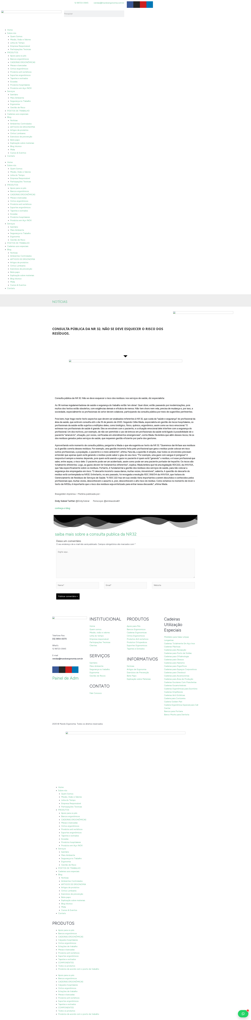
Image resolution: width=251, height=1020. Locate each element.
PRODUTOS (12, 52)
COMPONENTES (66, 962)
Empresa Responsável (20, 46)
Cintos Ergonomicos (136, 636)
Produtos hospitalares (20, 85)
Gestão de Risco (17, 107)
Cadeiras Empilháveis (173, 692)
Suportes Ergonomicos (137, 645)
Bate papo (15, 140)
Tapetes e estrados (19, 78)
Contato (11, 156)
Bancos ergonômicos (19, 59)
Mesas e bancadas (18, 65)
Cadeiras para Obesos (174, 659)
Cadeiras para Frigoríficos (175, 666)
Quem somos (95, 629)
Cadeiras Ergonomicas (137, 632)
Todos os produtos (66, 966)
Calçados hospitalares (68, 940)
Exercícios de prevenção (21, 137)
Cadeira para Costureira (174, 698)
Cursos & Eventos (18, 153)
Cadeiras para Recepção (175, 650)
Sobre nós (11, 33)
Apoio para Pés (133, 626)
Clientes (93, 645)
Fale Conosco (96, 693)
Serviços (11, 91)
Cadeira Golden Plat (173, 702)
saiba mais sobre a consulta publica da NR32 (96, 534)
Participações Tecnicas (20, 49)
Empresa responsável (99, 639)
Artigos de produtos (19, 130)
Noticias (130, 666)
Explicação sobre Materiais (139, 679)
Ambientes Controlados (21, 124)
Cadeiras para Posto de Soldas (178, 653)
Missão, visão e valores (100, 632)
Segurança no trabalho (100, 669)
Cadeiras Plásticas (172, 647)
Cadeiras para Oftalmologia (176, 656)
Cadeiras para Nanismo (174, 663)
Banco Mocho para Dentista (176, 714)
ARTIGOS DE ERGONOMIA (22, 127)
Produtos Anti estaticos (137, 639)
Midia (12, 149)
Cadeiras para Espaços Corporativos (180, 669)
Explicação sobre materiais (22, 143)
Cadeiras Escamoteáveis (175, 685)
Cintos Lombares (17, 133)
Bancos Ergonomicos (136, 629)
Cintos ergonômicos (19, 69)
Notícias (14, 120)
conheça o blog (62, 508)
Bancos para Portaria (173, 711)
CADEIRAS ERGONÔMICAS (22, 62)
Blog (9, 117)
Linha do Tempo (17, 43)
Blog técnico (16, 146)
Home (10, 30)
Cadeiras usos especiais (17, 114)
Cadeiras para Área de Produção (178, 679)
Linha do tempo (97, 636)
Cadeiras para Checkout (175, 672)
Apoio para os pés (18, 56)
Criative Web (109, 724)
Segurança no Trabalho (20, 101)
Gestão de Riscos (97, 676)
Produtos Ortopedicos (137, 642)
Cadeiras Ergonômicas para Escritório (180, 689)
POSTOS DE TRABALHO (18, 111)
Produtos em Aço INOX (21, 88)
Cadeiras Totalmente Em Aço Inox (179, 643)
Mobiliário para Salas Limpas (176, 637)
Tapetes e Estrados (136, 649)
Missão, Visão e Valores (20, 39)
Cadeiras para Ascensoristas (176, 676)
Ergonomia (15, 104)
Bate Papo (131, 676)
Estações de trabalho (68, 946)
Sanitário (14, 94)
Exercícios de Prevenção (138, 672)
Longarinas (169, 640)
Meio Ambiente (17, 98)
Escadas (14, 81)
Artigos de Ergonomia (136, 669)
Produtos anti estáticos (21, 72)
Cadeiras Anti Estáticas (174, 695)
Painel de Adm (65, 678)
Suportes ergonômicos (20, 75)
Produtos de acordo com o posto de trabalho (78, 969)
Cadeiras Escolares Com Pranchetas (180, 682)
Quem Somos (16, 36)
